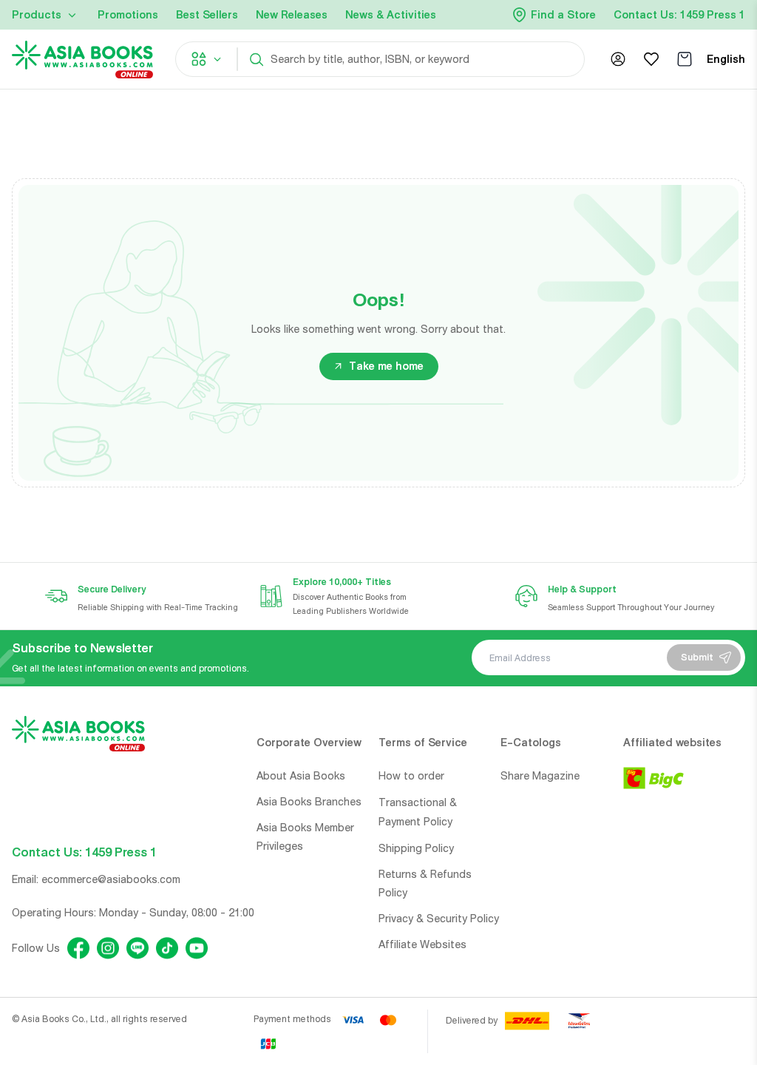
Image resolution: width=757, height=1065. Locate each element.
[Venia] (82, 59)
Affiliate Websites (422, 944)
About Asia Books (301, 776)
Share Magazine (540, 776)
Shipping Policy (416, 848)
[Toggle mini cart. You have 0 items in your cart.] (684, 59)
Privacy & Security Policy (438, 918)
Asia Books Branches (309, 802)
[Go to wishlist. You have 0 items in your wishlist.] (651, 59)
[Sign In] (618, 59)
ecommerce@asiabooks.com (110, 879)
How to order (411, 776)
